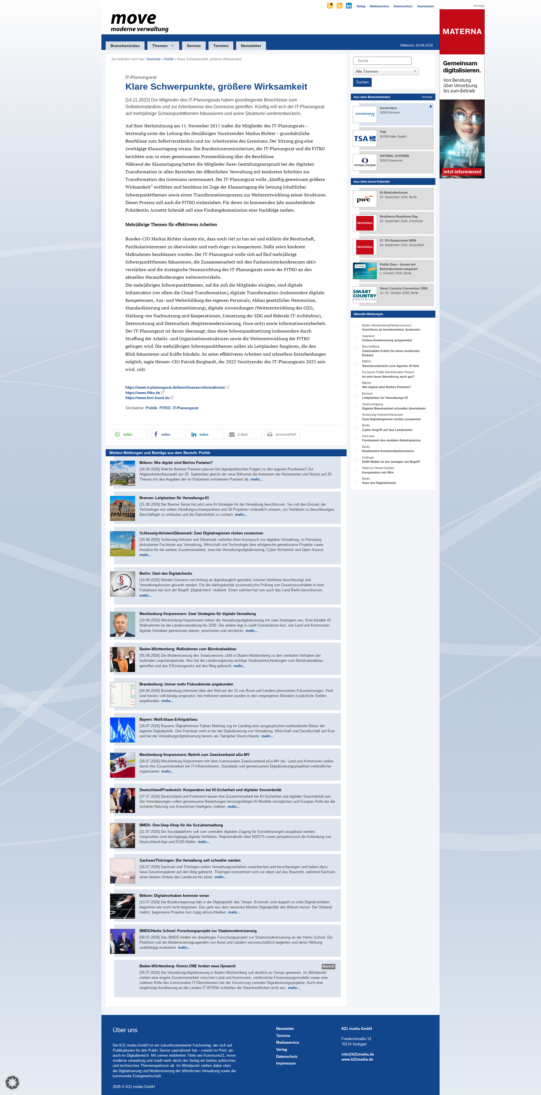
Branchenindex (125, 45)
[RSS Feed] (340, 6)
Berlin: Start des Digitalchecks (165, 573)
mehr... (256, 479)
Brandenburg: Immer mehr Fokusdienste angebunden (186, 684)
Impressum (286, 1063)
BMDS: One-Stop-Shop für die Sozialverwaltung (181, 825)
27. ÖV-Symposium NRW (398, 240)
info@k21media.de (358, 1054)
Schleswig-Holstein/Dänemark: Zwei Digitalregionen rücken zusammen (201, 533)
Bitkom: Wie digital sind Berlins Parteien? (176, 463)
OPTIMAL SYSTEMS (394, 156)
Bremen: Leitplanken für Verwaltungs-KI (174, 498)
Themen (160, 45)
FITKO (164, 408)
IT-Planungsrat (185, 408)
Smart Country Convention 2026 (403, 288)
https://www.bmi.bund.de (147, 398)
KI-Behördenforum (394, 192)
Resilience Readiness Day (399, 216)
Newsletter (251, 45)
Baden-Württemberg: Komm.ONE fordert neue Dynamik (187, 966)
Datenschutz (287, 1056)
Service (194, 45)
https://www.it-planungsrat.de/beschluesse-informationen (175, 387)
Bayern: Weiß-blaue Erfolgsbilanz (168, 719)
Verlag (281, 1049)
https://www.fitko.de (142, 393)
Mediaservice (287, 1042)
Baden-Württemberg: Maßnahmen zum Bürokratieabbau (187, 649)
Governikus (388, 108)
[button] (130, 434)
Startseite (153, 59)
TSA (383, 132)
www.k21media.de (357, 1059)
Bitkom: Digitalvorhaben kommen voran (174, 895)
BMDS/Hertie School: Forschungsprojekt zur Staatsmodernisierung (198, 931)
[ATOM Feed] (330, 6)
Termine (221, 45)
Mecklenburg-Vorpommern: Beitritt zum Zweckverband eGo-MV (194, 755)
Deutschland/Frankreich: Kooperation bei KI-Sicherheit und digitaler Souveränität (210, 790)
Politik (169, 59)
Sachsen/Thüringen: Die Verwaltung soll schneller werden (190, 860)
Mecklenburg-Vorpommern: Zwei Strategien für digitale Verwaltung (197, 614)
